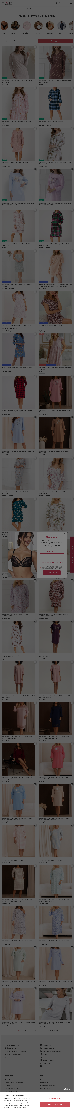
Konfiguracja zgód (55, 1098)
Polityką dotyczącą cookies (20, 1100)
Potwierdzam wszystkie (55, 1105)
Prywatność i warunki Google (18, 1107)
